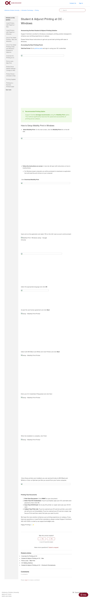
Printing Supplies (11, 79)
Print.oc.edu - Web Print (10, 62)
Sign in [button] (81, 3)
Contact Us (73, 3)
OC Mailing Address (27, 563)
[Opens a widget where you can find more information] (83, 595)
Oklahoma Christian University (11, 10)
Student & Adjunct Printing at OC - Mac (32, 558)
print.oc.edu (38, 48)
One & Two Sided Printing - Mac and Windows (11, 39)
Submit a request (53, 547)
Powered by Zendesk (81, 592)
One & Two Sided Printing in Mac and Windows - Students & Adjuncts (11, 48)
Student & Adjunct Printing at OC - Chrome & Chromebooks (38, 565)
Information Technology (27, 10)
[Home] (13, 5)
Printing (37, 10)
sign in (26, 580)
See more (8, 89)
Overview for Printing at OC (10, 56)
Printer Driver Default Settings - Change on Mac (11, 68)
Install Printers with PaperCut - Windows (10, 32)
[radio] (42, 538)
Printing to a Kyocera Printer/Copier (10, 84)
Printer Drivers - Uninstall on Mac (11, 74)
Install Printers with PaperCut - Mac (10, 24)
